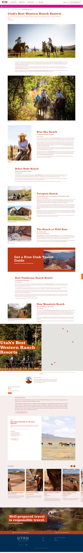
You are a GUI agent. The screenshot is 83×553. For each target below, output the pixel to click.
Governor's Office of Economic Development (59, 537)
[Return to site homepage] (4, 2)
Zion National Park (48, 310)
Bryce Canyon (55, 235)
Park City (30, 70)
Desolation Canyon (61, 199)
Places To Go (13, 2)
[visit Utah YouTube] (26, 545)
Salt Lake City (26, 298)
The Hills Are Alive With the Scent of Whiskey (46, 154)
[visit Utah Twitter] (24, 545)
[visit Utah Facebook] (19, 545)
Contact (43, 537)
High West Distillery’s (51, 151)
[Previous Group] (72, 466)
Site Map (43, 540)
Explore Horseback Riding (21, 412)
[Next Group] (74, 466)
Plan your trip (30, 2)
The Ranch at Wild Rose (40, 235)
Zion (50, 235)
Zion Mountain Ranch (55, 310)
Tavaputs (38, 199)
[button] (67, 331)
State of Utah (56, 540)
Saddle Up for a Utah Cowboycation (61, 241)
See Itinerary (14, 439)
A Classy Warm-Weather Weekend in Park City (41, 70)
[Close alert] (82, 6)
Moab (22, 70)
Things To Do (22, 2)
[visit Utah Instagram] (21, 545)
